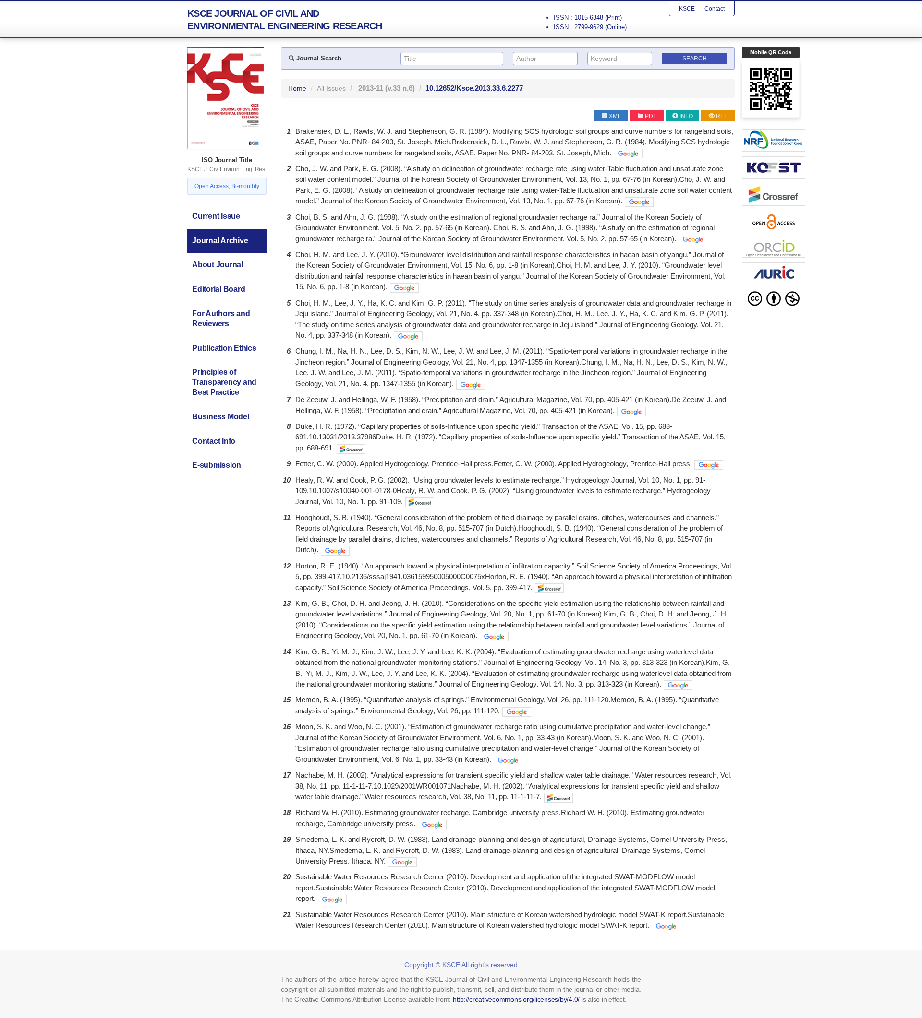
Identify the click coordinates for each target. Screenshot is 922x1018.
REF (722, 116)
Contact (714, 8)
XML (615, 116)
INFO (686, 116)
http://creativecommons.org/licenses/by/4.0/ (516, 999)
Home (297, 88)
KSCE (687, 8)
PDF (650, 116)
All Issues (331, 88)
